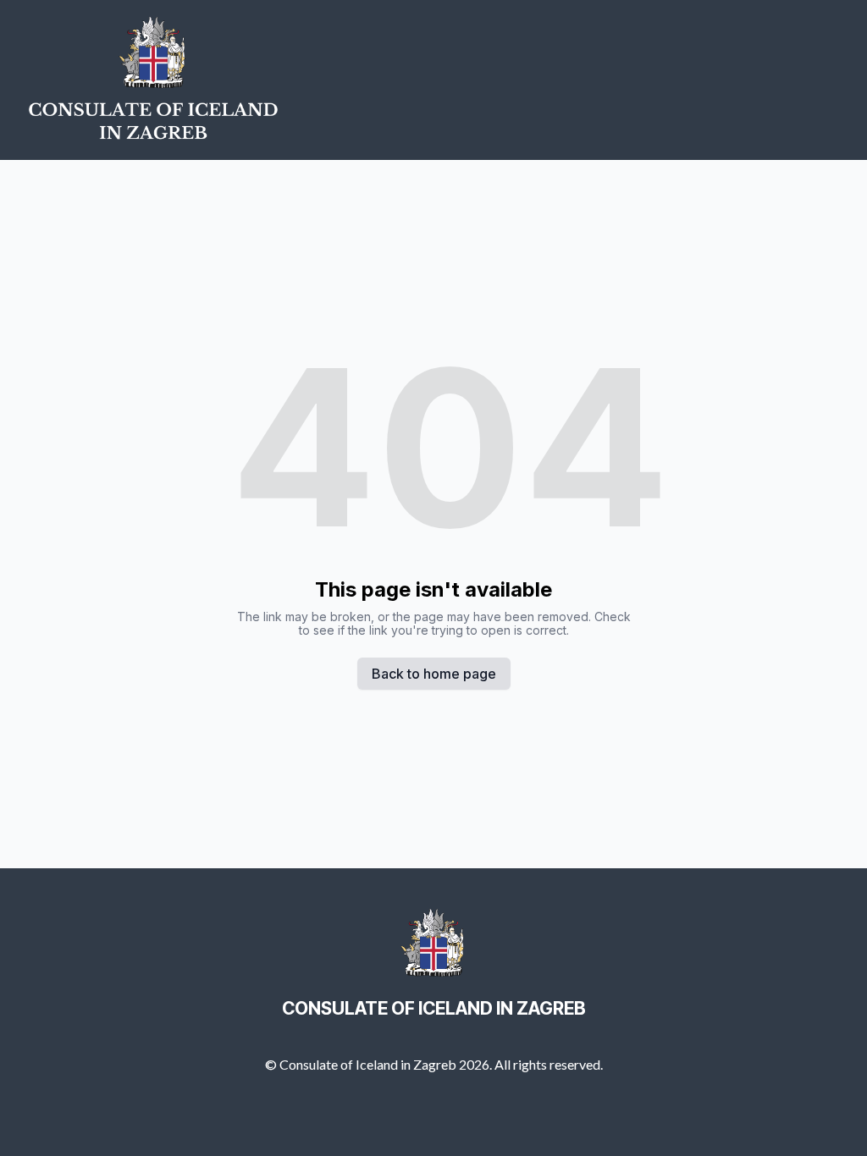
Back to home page (434, 673)
